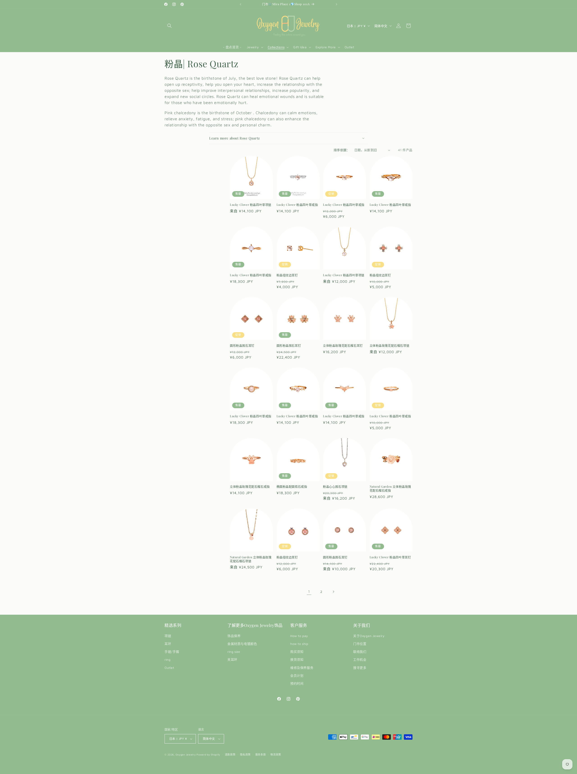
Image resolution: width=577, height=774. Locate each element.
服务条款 (260, 754)
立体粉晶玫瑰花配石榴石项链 (390, 345)
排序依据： (342, 150)
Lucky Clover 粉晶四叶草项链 (250, 204)
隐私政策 (245, 754)
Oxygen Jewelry (186, 754)
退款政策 (230, 754)
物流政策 (275, 754)
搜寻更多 (359, 668)
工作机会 (359, 659)
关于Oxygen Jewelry (369, 636)
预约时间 (296, 683)
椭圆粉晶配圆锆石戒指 (292, 486)
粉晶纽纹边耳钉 (287, 275)
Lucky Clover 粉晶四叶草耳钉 (390, 557)
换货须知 (296, 659)
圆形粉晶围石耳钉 (242, 345)
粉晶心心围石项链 (335, 486)
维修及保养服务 (301, 668)
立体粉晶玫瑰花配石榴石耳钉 (343, 345)
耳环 (168, 644)
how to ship (299, 644)
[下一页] (333, 592)
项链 (168, 636)
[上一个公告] (240, 4)
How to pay (299, 636)
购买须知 (296, 651)
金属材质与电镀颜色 (242, 644)
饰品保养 (233, 636)
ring (167, 659)
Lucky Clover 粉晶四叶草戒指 (297, 204)
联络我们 (359, 651)
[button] (169, 26)
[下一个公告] (336, 4)
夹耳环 (232, 659)
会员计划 (296, 675)
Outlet (169, 668)
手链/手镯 (172, 651)
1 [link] (309, 591)
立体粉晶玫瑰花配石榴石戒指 (250, 486)
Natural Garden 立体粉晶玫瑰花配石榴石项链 (251, 559)
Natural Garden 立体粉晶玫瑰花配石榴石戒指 (390, 488)
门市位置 (359, 644)
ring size (233, 651)
